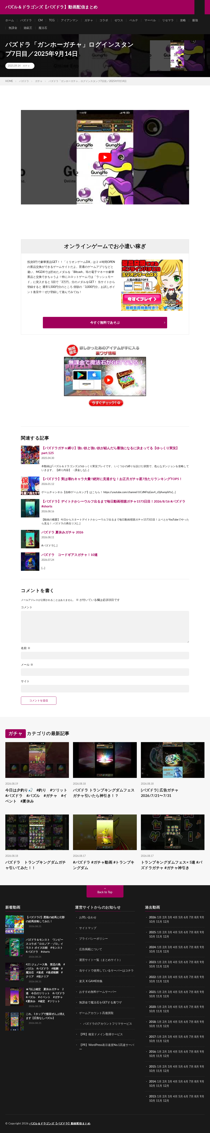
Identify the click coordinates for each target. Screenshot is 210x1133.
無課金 (13, 28)
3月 (170, 917)
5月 (180, 917)
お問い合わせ (87, 917)
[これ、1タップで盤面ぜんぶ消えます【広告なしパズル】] (14, 1021)
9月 (202, 932)
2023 (152, 962)
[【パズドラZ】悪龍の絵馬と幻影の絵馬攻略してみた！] (14, 924)
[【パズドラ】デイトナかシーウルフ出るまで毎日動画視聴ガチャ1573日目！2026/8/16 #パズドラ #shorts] (30, 508)
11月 (159, 936)
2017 (152, 1036)
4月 (175, 917)
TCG (52, 20)
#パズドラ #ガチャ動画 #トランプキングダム (104, 865)
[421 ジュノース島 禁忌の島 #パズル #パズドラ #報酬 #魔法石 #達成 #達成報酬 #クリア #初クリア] (14, 972)
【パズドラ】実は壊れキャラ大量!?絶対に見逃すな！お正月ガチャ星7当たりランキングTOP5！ (111, 479)
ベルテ (133, 20)
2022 (152, 977)
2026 (152, 917)
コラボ (103, 20)
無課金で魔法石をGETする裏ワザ (100, 1002)
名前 (25, 648)
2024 (152, 947)
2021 (152, 992)
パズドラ (26, 20)
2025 (152, 932)
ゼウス (118, 20)
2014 (152, 1081)
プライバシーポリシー (93, 938)
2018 (152, 1022)
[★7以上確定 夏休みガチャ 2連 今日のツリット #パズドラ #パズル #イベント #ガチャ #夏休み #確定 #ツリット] (14, 996)
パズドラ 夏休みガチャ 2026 (62, 532)
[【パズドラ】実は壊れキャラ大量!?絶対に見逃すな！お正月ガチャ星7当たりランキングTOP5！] (30, 486)
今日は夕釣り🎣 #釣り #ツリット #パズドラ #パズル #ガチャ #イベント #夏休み (37, 795)
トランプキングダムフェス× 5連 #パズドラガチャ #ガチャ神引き (171, 865)
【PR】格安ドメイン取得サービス (101, 1034)
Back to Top (104, 892)
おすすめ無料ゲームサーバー (97, 992)
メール (27, 664)
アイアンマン (69, 20)
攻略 (183, 20)
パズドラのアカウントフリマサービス (107, 1023)
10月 (152, 936)
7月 (191, 917)
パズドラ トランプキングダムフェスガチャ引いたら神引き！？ (104, 793)
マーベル (150, 20)
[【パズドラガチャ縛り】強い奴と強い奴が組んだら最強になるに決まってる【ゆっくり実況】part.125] (30, 455)
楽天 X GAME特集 (91, 981)
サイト (25, 681)
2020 (152, 1007)
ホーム (9, 20)
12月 (166, 936)
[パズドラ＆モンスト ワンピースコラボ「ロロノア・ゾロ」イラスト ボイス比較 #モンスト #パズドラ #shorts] (14, 947)
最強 (195, 20)
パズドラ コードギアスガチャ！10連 (69, 554)
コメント (26, 607)
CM (40, 20)
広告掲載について (90, 949)
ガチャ (88, 20)
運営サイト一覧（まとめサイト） (100, 960)
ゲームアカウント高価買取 (96, 1013)
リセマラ (168, 20)
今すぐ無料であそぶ (105, 322)
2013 (152, 1096)
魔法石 (43, 28)
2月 (164, 917)
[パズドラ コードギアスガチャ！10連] (30, 561)
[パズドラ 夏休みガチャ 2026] (30, 539)
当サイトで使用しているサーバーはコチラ (106, 970)
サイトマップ (87, 928)
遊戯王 (28, 28)
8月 (196, 917)
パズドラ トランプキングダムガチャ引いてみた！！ (35, 865)
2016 (152, 1051)
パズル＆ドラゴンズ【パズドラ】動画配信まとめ (59, 1123)
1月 (159, 917)
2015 (152, 1066)
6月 (186, 917)
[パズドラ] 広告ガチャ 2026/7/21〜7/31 (162, 793)
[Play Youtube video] (105, 157)
